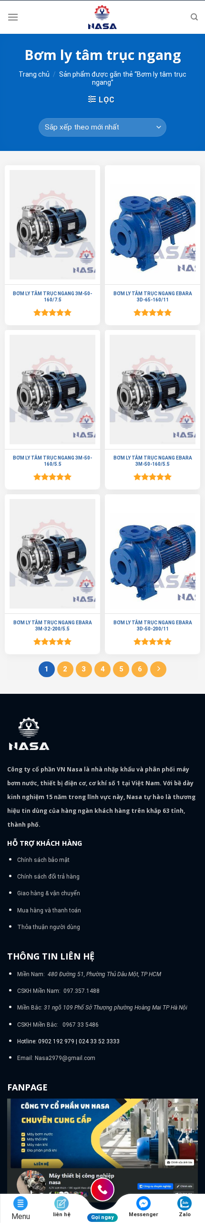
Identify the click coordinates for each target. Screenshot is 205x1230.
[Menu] (13, 17)
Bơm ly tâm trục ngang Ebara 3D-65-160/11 (152, 296)
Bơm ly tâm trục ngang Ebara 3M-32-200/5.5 (52, 625)
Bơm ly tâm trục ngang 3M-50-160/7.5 (52, 296)
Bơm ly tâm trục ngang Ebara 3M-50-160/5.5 (152, 461)
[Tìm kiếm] (194, 17)
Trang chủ (34, 74)
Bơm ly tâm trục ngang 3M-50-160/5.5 (52, 461)
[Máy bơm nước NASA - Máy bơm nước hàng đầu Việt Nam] (102, 17)
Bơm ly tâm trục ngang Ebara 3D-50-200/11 (152, 625)
